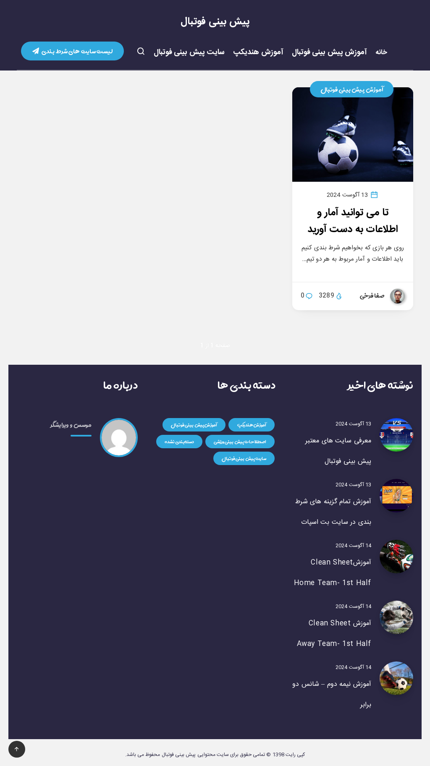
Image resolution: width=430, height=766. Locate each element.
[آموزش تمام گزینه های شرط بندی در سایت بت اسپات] (396, 495)
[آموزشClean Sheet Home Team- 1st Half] (396, 556)
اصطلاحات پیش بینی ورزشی (240, 442)
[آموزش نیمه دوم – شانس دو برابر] (396, 678)
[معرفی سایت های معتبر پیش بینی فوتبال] (396, 435)
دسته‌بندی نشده (179, 442)
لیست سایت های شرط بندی (77, 51)
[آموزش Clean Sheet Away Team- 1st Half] (396, 617)
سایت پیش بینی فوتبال (189, 53)
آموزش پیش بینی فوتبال (329, 53)
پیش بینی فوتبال (215, 22)
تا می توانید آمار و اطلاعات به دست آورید (353, 221)
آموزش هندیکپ (258, 53)
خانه (381, 52)
